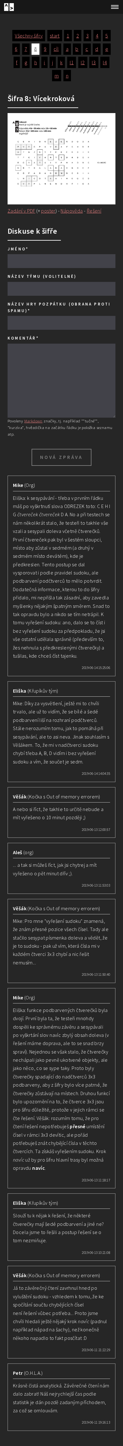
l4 (105, 62)
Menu (113, 7)
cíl (56, 49)
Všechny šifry (29, 35)
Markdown (33, 420)
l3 (94, 62)
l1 (72, 62)
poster (48, 211)
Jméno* (18, 248)
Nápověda (72, 211)
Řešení (94, 211)
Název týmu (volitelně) (42, 276)
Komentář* (23, 337)
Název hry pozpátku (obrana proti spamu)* (59, 307)
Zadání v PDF (21, 211)
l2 (83, 62)
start (55, 35)
